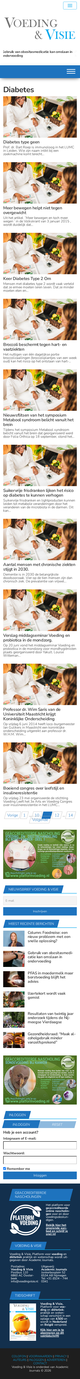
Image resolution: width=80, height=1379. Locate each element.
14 (70, 815)
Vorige (12, 815)
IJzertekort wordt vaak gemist (46, 995)
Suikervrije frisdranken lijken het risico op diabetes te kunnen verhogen (38, 493)
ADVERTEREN (56, 1360)
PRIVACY (61, 1356)
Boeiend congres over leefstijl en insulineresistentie (33, 790)
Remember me (18, 1168)
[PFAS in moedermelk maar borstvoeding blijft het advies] (14, 979)
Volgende (40, 819)
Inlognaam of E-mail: (19, 1138)
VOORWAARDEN (40, 1356)
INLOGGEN (36, 1360)
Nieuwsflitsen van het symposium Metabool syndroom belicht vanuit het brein (38, 419)
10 (37, 815)
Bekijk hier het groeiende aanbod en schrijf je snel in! (57, 1229)
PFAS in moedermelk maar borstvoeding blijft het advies (38, 54)
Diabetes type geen (21, 142)
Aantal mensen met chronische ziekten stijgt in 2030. (39, 567)
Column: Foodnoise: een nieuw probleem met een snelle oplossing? (49, 937)
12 (57, 815)
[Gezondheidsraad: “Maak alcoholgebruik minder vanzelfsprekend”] (14, 1039)
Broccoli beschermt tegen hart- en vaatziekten (35, 347)
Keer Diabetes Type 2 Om (27, 278)
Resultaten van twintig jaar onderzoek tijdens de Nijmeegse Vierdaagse (50, 1018)
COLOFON (19, 1356)
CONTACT (40, 1363)
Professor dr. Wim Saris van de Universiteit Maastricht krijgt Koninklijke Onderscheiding (32, 714)
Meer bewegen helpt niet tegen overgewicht (32, 210)
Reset (57, 1124)
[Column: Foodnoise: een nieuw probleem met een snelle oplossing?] (14, 938)
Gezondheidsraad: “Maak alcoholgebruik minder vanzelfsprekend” (52, 1038)
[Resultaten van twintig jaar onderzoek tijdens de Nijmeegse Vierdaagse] (14, 1019)
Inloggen (21, 1124)
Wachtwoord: (14, 1153)
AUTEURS (20, 1360)
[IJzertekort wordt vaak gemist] (14, 999)
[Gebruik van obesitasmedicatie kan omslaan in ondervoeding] (14, 958)
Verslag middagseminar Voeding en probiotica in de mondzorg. (36, 638)
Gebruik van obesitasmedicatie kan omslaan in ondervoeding (50, 957)
